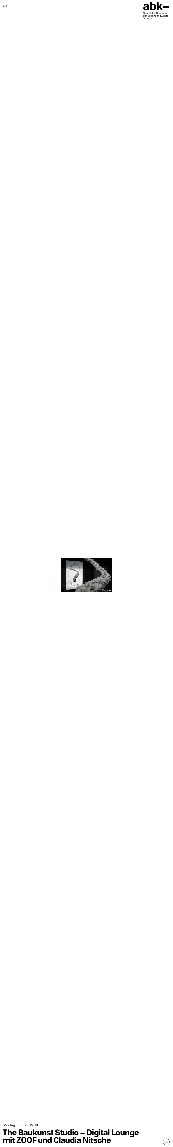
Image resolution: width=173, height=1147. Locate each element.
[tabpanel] (86, 573)
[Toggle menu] (166, 1142)
